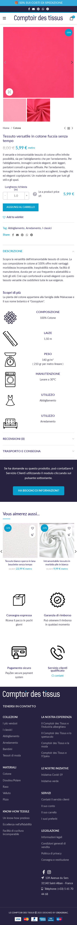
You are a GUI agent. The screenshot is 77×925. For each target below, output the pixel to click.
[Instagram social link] (49, 872)
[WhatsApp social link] (43, 9)
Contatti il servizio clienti (55, 799)
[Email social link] (33, 9)
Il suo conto (48, 806)
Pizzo (6, 799)
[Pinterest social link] (38, 9)
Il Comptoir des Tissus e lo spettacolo (56, 735)
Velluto (7, 793)
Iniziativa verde (49, 781)
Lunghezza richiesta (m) (16, 188)
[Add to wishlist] (32, 528)
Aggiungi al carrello (21, 207)
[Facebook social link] (29, 9)
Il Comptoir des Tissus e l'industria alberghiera (55, 725)
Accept (38, 919)
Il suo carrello (49, 812)
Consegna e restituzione (55, 860)
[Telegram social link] (47, 9)
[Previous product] (65, 128)
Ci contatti (58, 676)
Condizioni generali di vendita (53, 845)
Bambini (7, 749)
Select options (32, 534)
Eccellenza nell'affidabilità (17, 824)
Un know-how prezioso (16, 818)
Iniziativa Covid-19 (52, 775)
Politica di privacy (51, 853)
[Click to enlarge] (9, 92)
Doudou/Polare (12, 780)
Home (6, 128)
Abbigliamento (16, 228)
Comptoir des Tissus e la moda (55, 745)
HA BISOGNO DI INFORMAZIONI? (38, 490)
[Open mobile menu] (4, 18)
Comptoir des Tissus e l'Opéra (54, 755)
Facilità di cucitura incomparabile (13, 833)
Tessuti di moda (12, 755)
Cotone (17, 128)
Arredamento (33, 228)
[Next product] (72, 128)
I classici (47, 228)
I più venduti (10, 723)
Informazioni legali (51, 837)
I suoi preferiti (49, 819)
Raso (5, 787)
